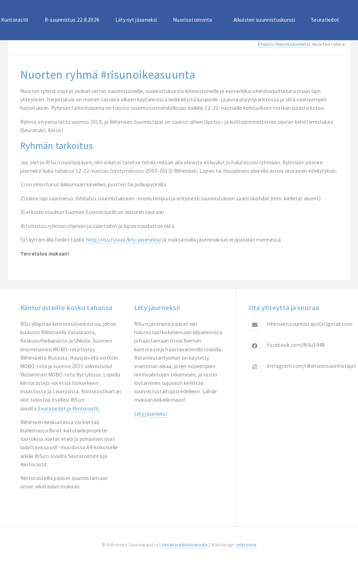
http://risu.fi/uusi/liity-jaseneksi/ (124, 239)
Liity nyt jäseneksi (136, 19)
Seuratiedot (325, 19)
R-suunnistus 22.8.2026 (72, 19)
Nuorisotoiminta (192, 19)
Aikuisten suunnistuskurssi (264, 19)
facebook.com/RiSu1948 (296, 345)
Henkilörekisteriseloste (185, 545)
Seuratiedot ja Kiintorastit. (69, 408)
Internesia (246, 545)
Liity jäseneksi (150, 413)
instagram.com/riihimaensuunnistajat (311, 366)
